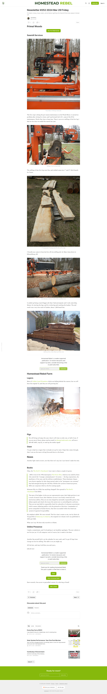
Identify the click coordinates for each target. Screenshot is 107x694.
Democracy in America (43, 517)
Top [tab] (29, 626)
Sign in (102, 3)
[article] (53, 633)
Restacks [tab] (37, 607)
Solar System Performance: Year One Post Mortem (44, 640)
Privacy (53, 683)
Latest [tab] (32, 626)
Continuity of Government (35, 652)
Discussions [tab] (38, 626)
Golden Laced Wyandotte (40, 381)
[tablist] (33, 607)
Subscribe (95, 3)
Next (75, 597)
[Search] (85, 3)
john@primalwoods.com (63, 440)
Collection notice (63, 683)
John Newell (33, 17)
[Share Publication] (89, 3)
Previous (32, 597)
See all (30, 662)
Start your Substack (50, 687)
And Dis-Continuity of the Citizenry (35, 654)
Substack (46, 691)
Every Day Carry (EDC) (34, 630)
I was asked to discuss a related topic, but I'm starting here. (42, 632)
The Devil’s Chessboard (40, 471)
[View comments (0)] (33, 22)
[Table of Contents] (2, 347)
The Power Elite (57, 475)
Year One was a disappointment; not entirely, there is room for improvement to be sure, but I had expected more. (46, 643)
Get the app (61, 687)
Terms (56, 683)
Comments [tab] (30, 607)
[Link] (25, 26)
